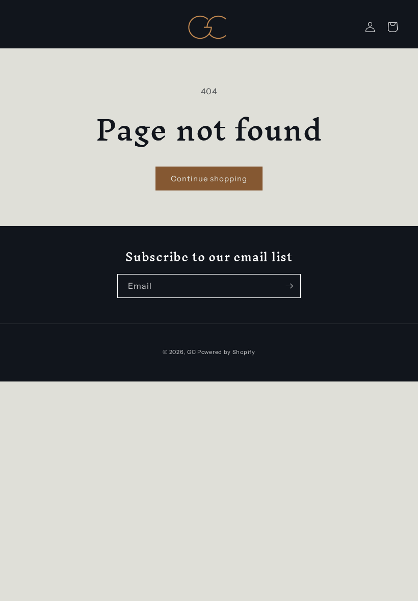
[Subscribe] (289, 286)
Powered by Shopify (226, 352)
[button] (392, 27)
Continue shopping (209, 178)
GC (191, 352)
